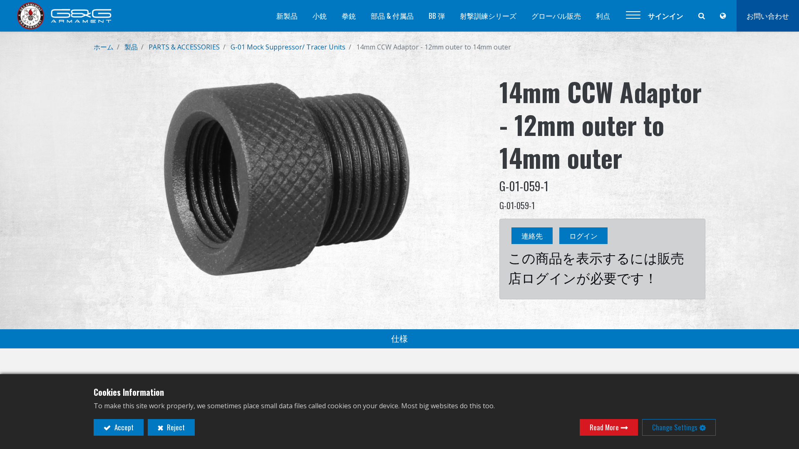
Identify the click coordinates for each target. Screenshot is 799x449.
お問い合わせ (768, 15)
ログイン (583, 235)
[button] (633, 15)
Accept (123, 427)
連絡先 (532, 235)
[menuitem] (287, 16)
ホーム (104, 47)
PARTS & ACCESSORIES (184, 47)
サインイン (665, 15)
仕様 (399, 338)
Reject (175, 427)
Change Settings (674, 427)
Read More (604, 427)
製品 (131, 47)
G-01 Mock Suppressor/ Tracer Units (288, 47)
